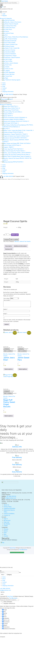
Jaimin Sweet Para (23, 358)
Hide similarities (7, 601)
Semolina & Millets (10, 52)
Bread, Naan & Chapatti (11, 24)
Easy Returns (17, 472)
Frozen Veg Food (9, 74)
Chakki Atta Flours (10, 27)
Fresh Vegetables (10, 72)
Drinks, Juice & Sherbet (11, 63)
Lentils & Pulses (9, 33)
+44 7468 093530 (8, 94)
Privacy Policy (8, 506)
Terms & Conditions (9, 513)
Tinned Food (8, 76)
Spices (7, 31)
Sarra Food (12, 548)
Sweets (7, 66)
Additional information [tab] (20, 246)
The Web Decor (23, 549)
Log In (2, 594)
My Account (7, 520)
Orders (6, 525)
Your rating (6, 298)
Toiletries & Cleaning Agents (12, 80)
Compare (6, 239)
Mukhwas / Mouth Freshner (12, 57)
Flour (5, 532)
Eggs (6, 78)
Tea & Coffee (8, 61)
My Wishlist (7, 524)
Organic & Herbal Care (11, 44)
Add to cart (15, 234)
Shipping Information (9, 508)
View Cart (6, 522)
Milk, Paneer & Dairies (11, 38)
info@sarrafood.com (10, 498)
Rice (6, 35)
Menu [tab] (2, 574)
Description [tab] (8, 246)
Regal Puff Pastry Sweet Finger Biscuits (9, 403)
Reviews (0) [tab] (8, 249)
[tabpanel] (17, 581)
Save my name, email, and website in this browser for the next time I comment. (16, 320)
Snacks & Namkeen (10, 53)
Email (5, 313)
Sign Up (2, 592)
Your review (7, 300)
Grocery (6, 529)
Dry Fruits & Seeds (10, 42)
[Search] (1, 5)
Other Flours (8, 29)
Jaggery (7, 70)
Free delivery (17, 457)
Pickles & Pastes (9, 46)
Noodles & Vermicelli (10, 40)
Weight (5, 227)
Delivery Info (17, 447)
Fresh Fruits (8, 65)
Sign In (6, 518)
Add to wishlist (14, 239)
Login (3, 13)
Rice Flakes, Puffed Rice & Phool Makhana (16, 37)
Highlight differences (9, 603)
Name (5, 309)
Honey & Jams (9, 68)
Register (4, 15)
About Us (6, 505)
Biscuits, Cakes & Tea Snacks (13, 22)
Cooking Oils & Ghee (10, 25)
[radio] (23, 227)
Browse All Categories (6, 18)
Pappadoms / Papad (10, 55)
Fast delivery (17, 465)
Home (1, 179)
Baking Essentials (10, 20)
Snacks (6, 536)
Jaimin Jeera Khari (9, 358)
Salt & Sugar (8, 59)
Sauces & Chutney (10, 50)
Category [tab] (9, 574)
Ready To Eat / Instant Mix (12, 48)
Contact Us (7, 515)
